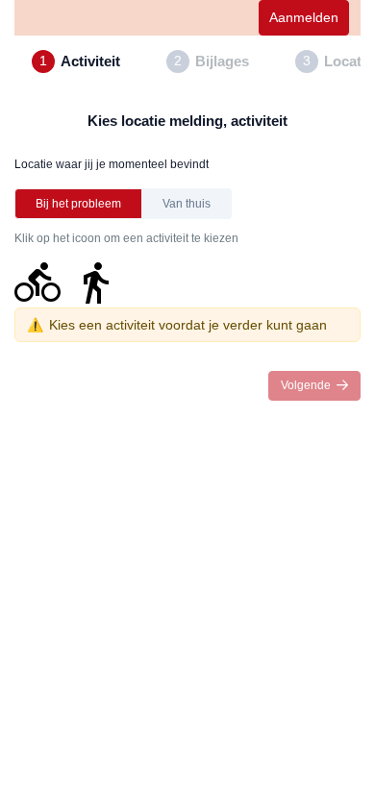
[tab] (76, 61)
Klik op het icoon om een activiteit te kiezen (126, 238)
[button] (78, 203)
